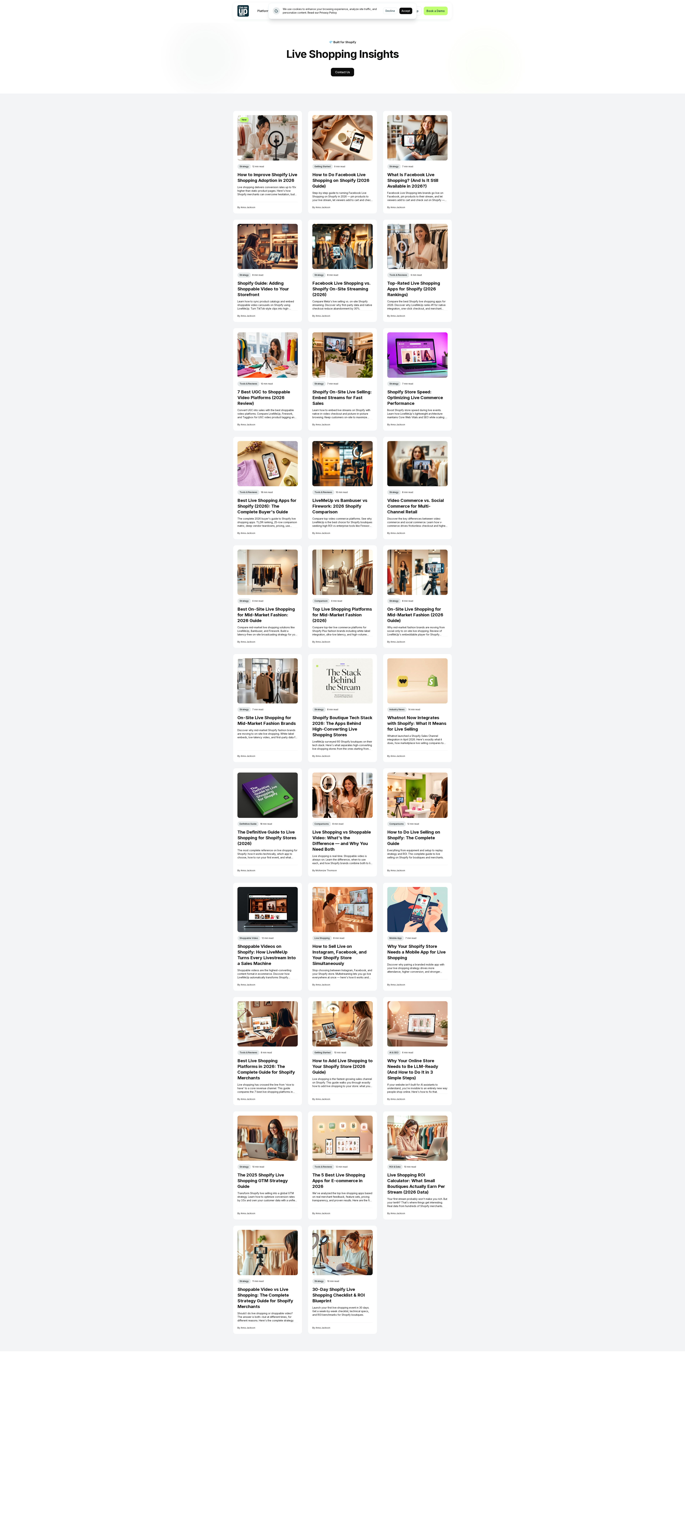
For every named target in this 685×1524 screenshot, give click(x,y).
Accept (406, 10)
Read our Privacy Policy (322, 12)
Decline (390, 10)
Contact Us (342, 72)
